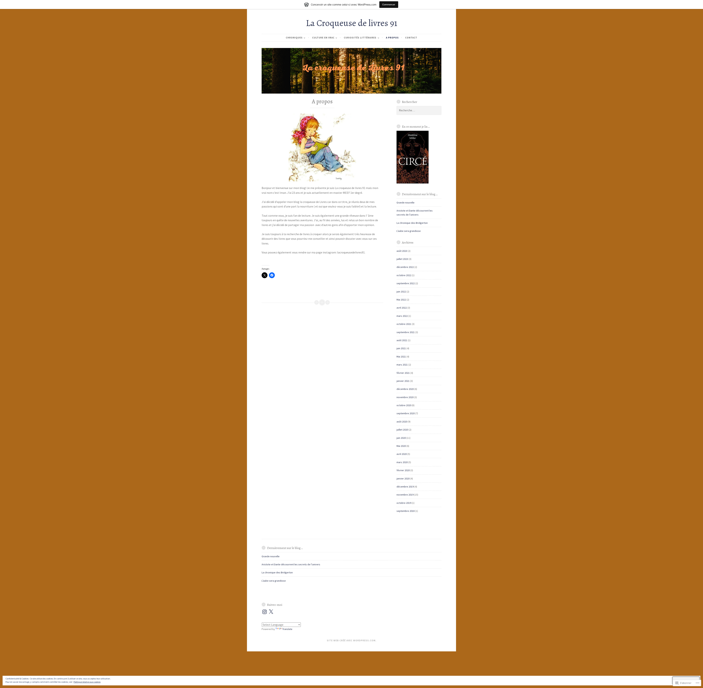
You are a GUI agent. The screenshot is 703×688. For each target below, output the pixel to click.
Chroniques (294, 37)
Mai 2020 (401, 446)
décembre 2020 (405, 389)
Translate (287, 629)
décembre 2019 (405, 486)
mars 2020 (402, 462)
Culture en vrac (323, 37)
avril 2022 (402, 307)
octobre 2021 (404, 324)
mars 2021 (402, 364)
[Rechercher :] (419, 110)
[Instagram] (264, 612)
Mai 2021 (401, 356)
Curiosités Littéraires (360, 37)
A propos (392, 37)
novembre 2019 (405, 494)
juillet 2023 (402, 259)
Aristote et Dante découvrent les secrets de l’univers (291, 564)
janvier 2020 (403, 478)
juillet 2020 (402, 429)
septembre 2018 (406, 511)
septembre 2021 (406, 332)
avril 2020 (402, 454)
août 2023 (402, 251)
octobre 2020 (404, 405)
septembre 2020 (406, 413)
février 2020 (403, 470)
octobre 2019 (404, 503)
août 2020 (402, 421)
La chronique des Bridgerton (412, 223)
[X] (271, 612)
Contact (411, 37)
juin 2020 (401, 437)
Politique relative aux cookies (87, 681)
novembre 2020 (405, 397)
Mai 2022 (401, 299)
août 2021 (402, 340)
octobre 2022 (404, 275)
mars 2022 (402, 316)
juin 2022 (401, 291)
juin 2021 (401, 348)
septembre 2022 (406, 283)
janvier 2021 (403, 381)
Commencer (388, 4)
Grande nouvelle (405, 202)
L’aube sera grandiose (409, 231)
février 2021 (403, 372)
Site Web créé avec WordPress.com (351, 640)
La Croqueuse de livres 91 (351, 23)
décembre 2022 (405, 267)
